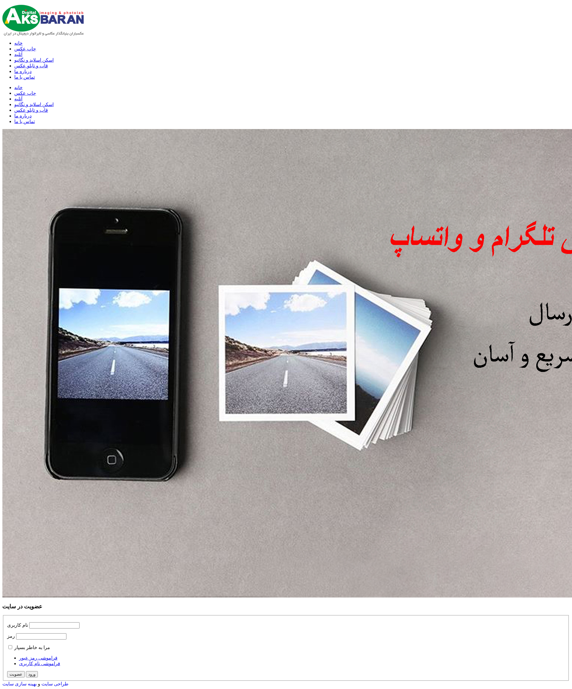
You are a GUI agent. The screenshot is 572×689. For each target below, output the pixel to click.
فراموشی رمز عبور (38, 657)
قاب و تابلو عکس (31, 65)
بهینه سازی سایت (19, 683)
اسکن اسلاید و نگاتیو (34, 60)
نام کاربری (17, 625)
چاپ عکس (25, 48)
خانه (18, 43)
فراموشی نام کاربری (39, 663)
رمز (11, 636)
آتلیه (18, 54)
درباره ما (23, 71)
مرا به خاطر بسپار (32, 647)
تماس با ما (24, 77)
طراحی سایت (55, 683)
